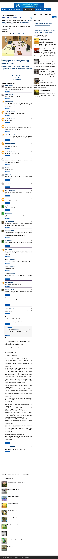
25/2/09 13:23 (11, 230)
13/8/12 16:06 (16, 329)
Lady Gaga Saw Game (12, 503)
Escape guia (11, 61)
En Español (47, 10)
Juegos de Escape (6, 17)
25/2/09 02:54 (9, 174)
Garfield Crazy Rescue (13, 496)
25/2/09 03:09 (12, 190)
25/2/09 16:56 (12, 266)
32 (30, 17)
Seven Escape (23, 22)
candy (6, 85)
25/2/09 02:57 (9, 183)
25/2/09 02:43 (12, 143)
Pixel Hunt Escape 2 (9, 15)
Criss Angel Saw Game (13, 489)
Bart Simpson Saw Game (13, 524)
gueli (6, 205)
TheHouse (9, 532)
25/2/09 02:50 (9, 158)
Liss (6, 249)
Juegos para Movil (29, 10)
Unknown (7, 111)
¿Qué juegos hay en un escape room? (44, 26)
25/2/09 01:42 (11, 85)
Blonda (7, 221)
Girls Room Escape (15, 23)
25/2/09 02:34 (12, 125)
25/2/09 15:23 (10, 249)
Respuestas (9, 327)
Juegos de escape (16, 60)
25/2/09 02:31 (12, 111)
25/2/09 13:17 (11, 221)
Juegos (23, 60)
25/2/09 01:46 (10, 101)
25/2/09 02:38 (12, 134)
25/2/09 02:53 (9, 167)
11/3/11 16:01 (12, 308)
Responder (8, 91)
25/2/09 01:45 (11, 94)
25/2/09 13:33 (10, 240)
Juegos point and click (21, 61)
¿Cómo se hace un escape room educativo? (45, 30)
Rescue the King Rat (44, 90)
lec (6, 158)
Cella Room (10, 546)
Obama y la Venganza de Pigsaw (15, 539)
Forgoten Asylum (43, 69)
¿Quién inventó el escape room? (42, 25)
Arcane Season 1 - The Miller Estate (16, 482)
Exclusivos (39, 10)
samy (6, 101)
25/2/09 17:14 (12, 273)
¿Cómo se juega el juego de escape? (44, 23)
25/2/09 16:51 (12, 259)
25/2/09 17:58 (11, 289)
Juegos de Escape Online (15, 10)
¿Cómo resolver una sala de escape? (44, 32)
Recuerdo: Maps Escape (13, 517)
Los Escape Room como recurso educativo (45, 28)
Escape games (10, 63)
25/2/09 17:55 (10, 282)
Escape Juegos (7, 60)
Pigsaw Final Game (12, 510)
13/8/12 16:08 (12, 446)
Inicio (5, 10)
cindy (6, 282)
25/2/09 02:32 (12, 118)
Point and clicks (13, 17)
